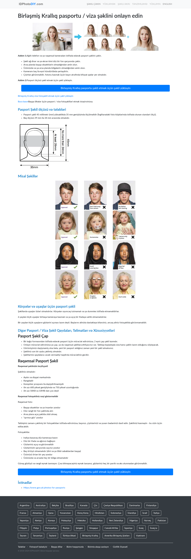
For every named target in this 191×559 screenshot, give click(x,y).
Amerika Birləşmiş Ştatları (117, 536)
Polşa (36, 528)
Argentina (24, 505)
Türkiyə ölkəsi (69, 536)
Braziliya (69, 505)
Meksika (81, 520)
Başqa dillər (57, 547)
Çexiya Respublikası (113, 505)
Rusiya (66, 528)
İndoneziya (116, 513)
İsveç (141, 528)
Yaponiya (24, 520)
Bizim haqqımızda (75, 547)
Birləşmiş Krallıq (90, 536)
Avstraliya (40, 505)
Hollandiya (97, 520)
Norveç (147, 520)
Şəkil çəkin (94, 4)
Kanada (83, 505)
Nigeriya (133, 520)
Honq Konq (82, 513)
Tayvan (23, 536)
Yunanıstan (65, 513)
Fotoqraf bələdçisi (38, 547)
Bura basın (23, 102)
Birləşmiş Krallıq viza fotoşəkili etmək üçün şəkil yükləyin (45, 96)
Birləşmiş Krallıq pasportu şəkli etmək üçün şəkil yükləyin (95, 88)
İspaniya (128, 528)
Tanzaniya (37, 536)
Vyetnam (140, 536)
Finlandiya (151, 505)
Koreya (51, 520)
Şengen (79, 528)
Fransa (23, 513)
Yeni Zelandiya (116, 520)
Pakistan (162, 520)
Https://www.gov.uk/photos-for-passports (44, 488)
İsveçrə (153, 528)
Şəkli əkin (124, 4)
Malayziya (66, 520)
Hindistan (99, 513)
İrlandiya (132, 513)
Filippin (23, 528)
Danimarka (134, 505)
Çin (95, 505)
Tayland (52, 536)
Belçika (55, 505)
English (167, 4)
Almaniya (37, 513)
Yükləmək (109, 4)
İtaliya (156, 513)
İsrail (144, 513)
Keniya (38, 520)
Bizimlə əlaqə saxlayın (98, 547)
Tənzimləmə (139, 4)
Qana (50, 513)
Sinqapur (93, 528)
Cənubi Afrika (111, 528)
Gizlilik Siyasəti (120, 547)
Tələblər (21, 547)
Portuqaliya (50, 528)
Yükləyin (155, 4)
